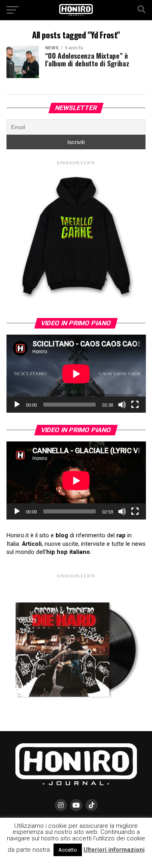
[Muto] (122, 405)
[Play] (17, 405)
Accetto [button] (67, 850)
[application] (76, 374)
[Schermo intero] (135, 405)
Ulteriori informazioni (114, 849)
